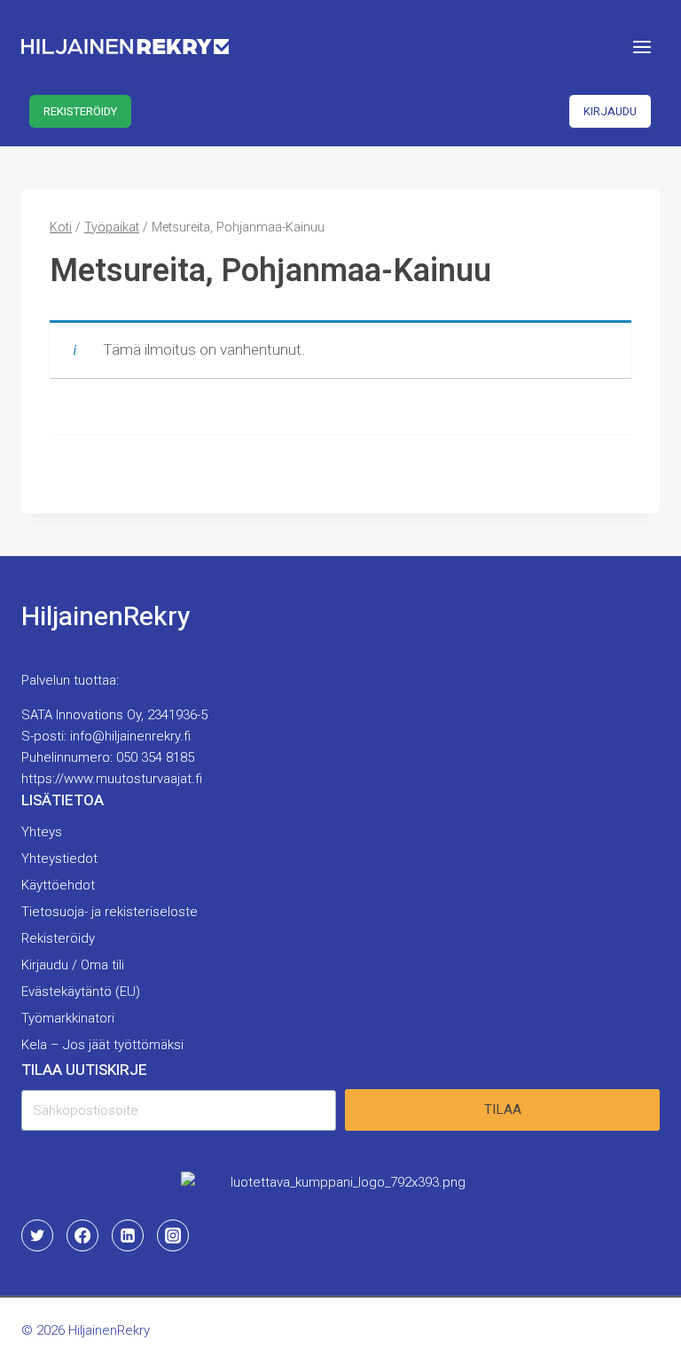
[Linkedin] (128, 1235)
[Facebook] (82, 1235)
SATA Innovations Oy (81, 715)
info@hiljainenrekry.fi (130, 736)
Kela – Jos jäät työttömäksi (102, 1045)
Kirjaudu (610, 111)
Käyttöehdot (58, 885)
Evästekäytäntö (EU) (80, 992)
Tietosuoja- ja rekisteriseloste (109, 912)
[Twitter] (37, 1235)
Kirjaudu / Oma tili (72, 965)
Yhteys (41, 832)
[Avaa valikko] (641, 46)
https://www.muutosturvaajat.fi (111, 779)
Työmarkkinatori (67, 1018)
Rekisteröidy (80, 111)
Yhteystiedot (59, 858)
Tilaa (502, 1109)
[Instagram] (173, 1235)
